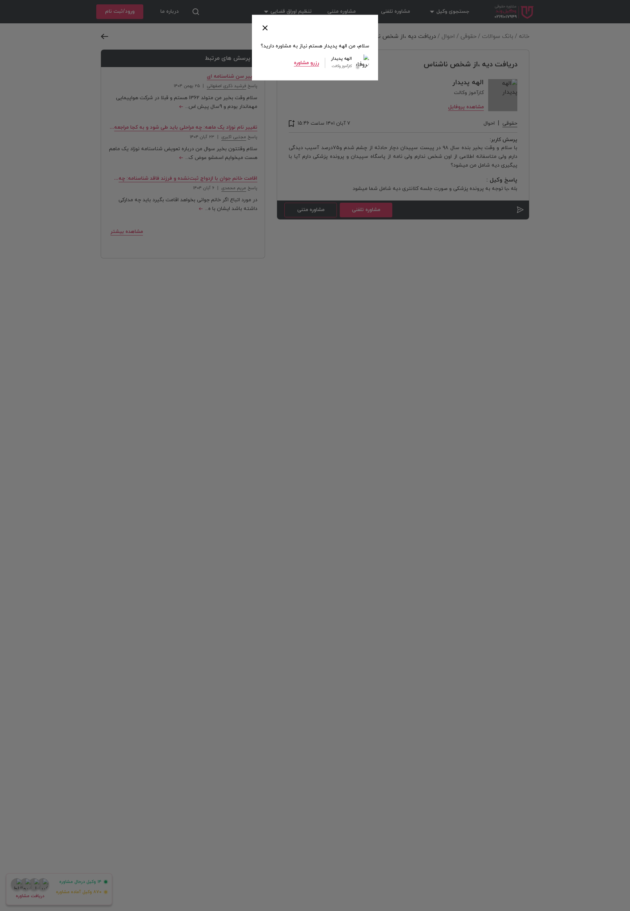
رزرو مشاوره (306, 62)
